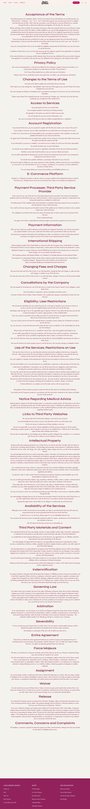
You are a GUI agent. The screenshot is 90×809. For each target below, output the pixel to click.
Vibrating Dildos (36, 802)
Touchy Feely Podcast (65, 792)
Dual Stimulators (36, 796)
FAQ (5, 792)
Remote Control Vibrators (38, 799)
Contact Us (6, 789)
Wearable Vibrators (37, 806)
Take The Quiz (7, 799)
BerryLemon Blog (64, 789)
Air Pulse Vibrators (37, 792)
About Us (6, 796)
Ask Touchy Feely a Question (67, 796)
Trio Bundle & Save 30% (10, 802)
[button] (5, 2)
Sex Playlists (63, 799)
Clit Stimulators (36, 789)
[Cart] (85, 2)
